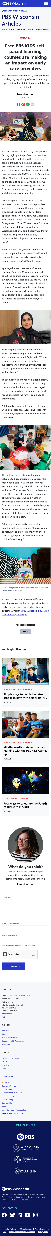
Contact (6, 989)
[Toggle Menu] (46, 3)
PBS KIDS (24, 798)
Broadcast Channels (10, 1037)
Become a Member (9, 1086)
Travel (4, 1068)
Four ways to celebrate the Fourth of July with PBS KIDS (25, 805)
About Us (5, 1031)
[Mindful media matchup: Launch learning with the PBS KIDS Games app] (25, 724)
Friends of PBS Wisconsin (12, 1093)
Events (31, 29)
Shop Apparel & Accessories (13, 1041)
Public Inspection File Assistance (22, 1232)
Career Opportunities (10, 1058)
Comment (7, 897)
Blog (3, 1034)
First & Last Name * (11, 923)
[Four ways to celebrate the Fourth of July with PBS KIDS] (25, 780)
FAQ (3, 1017)
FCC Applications (25, 1229)
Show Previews (42, 29)
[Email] (32, 105)
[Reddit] (23, 105)
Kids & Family (25, 689)
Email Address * (9, 935)
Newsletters (6, 1065)
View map (6, 1013)
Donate (7, 1082)
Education (21, 29)
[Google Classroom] (28, 105)
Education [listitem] (25, 38)
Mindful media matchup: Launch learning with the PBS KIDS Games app (25, 751)
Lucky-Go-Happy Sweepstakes (14, 1110)
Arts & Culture (8, 29)
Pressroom (6, 1044)
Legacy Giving (7, 1100)
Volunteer (6, 1106)
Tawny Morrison (25, 94)
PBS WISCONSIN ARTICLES (15, 11)
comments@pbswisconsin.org (19, 995)
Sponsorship (7, 1103)
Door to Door (7, 1089)
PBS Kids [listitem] (25, 631)
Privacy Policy (43, 1232)
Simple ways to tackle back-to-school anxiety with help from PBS (25, 696)
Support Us (8, 1076)
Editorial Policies (9, 1229)
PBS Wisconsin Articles (20, 20)
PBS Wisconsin (7, 1194)
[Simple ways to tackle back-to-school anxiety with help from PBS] (25, 671)
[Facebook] (18, 105)
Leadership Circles (9, 1096)
